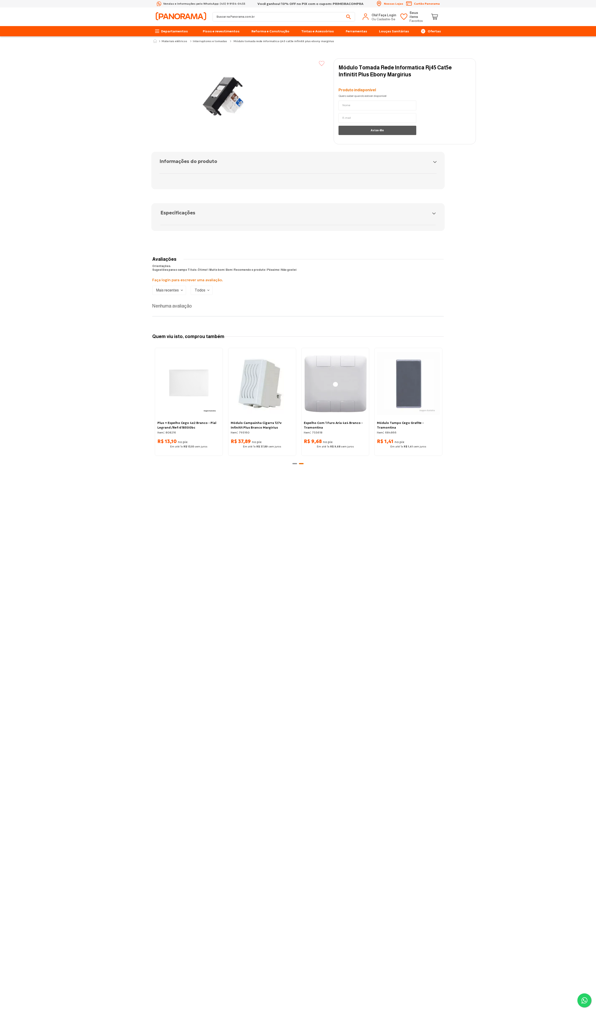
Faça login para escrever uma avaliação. (187, 280)
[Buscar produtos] (348, 16)
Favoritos (416, 17)
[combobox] (284, 16)
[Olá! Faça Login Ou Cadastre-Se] (379, 17)
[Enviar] (377, 130)
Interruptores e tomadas (210, 41)
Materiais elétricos (174, 41)
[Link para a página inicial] (155, 41)
